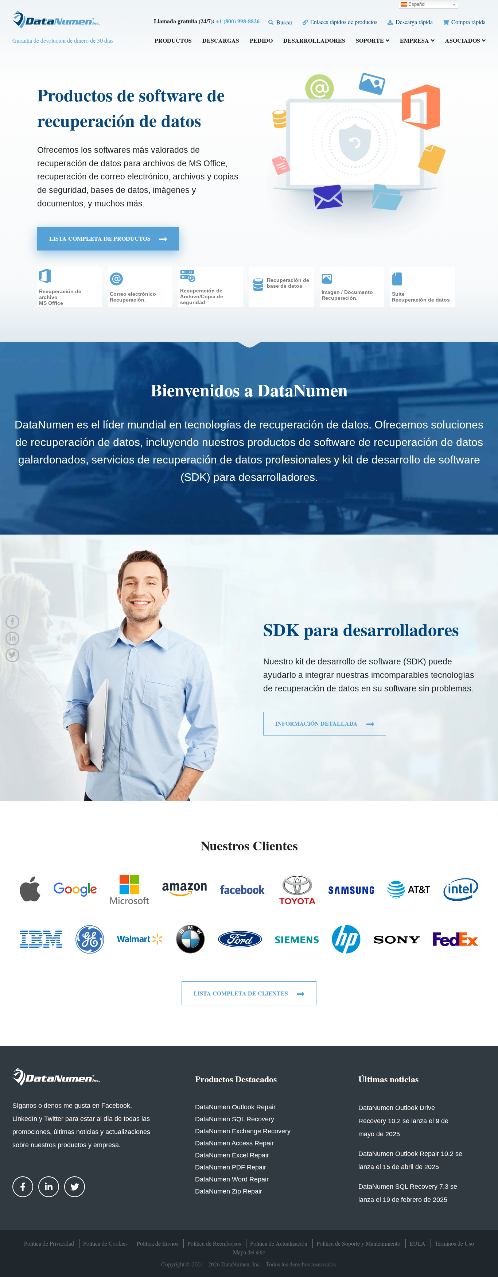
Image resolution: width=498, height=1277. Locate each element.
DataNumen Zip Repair (228, 1191)
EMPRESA (414, 41)
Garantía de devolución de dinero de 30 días (62, 40)
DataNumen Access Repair (234, 1143)
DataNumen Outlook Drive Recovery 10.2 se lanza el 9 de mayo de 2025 (403, 1121)
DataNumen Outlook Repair (235, 1107)
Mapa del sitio (249, 1252)
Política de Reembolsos (214, 1243)
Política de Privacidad (49, 1243)
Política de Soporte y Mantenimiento (358, 1243)
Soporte (370, 41)
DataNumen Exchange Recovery (243, 1131)
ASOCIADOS (462, 41)
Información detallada (317, 723)
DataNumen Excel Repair (232, 1155)
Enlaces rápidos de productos (343, 22)
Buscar (283, 22)
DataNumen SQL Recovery (234, 1119)
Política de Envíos (157, 1243)
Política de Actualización (278, 1243)
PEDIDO (261, 41)
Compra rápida (468, 22)
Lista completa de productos (100, 238)
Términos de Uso (454, 1243)
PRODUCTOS (173, 41)
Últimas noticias (388, 1078)
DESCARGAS (220, 41)
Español (416, 4)
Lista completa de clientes (241, 993)
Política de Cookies (105, 1243)
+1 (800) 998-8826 (238, 21)
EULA (417, 1243)
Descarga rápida (413, 22)
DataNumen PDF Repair (230, 1167)
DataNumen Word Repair (232, 1179)
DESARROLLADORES (314, 41)
